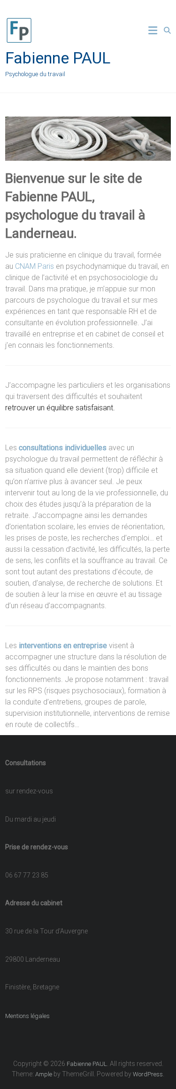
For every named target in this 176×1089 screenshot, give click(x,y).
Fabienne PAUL (57, 57)
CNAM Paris (34, 266)
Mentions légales (27, 1015)
